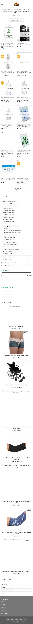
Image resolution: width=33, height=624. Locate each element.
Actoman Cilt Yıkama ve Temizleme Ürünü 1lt (6, 99)
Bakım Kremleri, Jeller (9, 221)
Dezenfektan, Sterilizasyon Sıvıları (11, 206)
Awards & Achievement (7, 590)
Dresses (3, 604)
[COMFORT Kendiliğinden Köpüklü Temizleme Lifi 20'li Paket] (24, 140)
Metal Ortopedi (6, 247)
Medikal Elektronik (6, 260)
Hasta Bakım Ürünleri (8, 219)
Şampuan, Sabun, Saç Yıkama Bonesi (12, 230)
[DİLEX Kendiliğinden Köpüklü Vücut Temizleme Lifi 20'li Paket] (8, 140)
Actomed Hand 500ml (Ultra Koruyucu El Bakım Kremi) (7, 126)
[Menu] (2, 4)
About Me (4, 584)
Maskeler (6, 228)
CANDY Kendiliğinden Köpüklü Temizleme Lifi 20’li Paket (24, 126)
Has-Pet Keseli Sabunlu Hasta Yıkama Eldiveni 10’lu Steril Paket (8, 46)
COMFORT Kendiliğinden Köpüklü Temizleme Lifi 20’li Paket (23, 153)
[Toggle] (31, 201)
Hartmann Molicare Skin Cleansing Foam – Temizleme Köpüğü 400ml (23, 181)
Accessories (4, 613)
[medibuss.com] (16, 4)
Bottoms (3, 607)
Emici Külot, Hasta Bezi (8, 210)
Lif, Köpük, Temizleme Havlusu (12, 226)
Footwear (3, 610)
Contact (3, 593)
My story (3, 587)
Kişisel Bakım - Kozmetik (8, 257)
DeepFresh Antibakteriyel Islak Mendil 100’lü (8, 180)
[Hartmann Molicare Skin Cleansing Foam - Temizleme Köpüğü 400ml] (24, 168)
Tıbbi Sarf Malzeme (7, 251)
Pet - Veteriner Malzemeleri (8, 263)
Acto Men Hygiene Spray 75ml (24, 44)
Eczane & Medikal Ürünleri (16, 10)
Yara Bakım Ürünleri (7, 253)
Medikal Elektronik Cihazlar (9, 242)
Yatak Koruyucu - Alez (9, 235)
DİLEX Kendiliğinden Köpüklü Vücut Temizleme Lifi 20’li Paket (8, 153)
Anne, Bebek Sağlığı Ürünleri (9, 203)
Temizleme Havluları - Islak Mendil (12, 232)
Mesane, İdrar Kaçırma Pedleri (10, 244)
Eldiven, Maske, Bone (8, 208)
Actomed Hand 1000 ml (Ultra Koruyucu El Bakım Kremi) (24, 99)
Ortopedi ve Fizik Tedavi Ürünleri (11, 249)
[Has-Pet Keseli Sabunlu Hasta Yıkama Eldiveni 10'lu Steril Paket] (8, 33)
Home (4, 10)
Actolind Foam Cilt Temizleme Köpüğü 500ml (24, 73)
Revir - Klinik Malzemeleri (8, 265)
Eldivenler (6, 223)
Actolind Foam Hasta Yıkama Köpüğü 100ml (7, 73)
